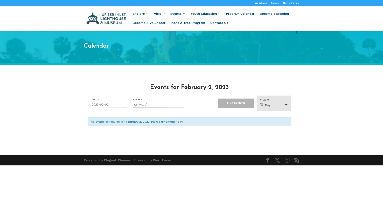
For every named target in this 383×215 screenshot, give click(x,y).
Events (176, 14)
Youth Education (204, 14)
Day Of (95, 100)
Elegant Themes (117, 160)
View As (265, 100)
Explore (139, 14)
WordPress (162, 160)
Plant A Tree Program (188, 23)
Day (267, 105)
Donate (274, 3)
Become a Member (274, 14)
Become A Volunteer (149, 23)
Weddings (261, 3)
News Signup (291, 3)
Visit (157, 14)
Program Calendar (240, 14)
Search (137, 100)
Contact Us (219, 23)
